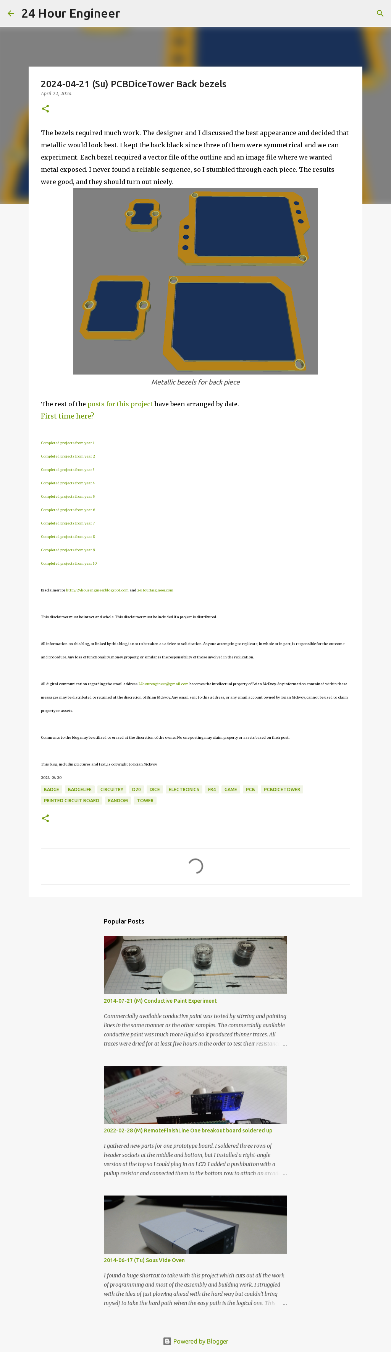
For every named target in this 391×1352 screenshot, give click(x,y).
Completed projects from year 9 (68, 550)
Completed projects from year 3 (67, 469)
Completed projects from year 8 (68, 536)
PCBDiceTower (282, 789)
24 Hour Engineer (70, 13)
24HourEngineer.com (155, 590)
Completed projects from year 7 (68, 523)
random (118, 800)
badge (51, 789)
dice (155, 789)
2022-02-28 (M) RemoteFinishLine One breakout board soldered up (188, 1130)
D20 (136, 789)
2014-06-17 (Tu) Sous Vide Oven (144, 1260)
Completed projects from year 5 (68, 496)
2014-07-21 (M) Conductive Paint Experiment (160, 1001)
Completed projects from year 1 (67, 443)
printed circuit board (71, 800)
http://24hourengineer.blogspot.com (97, 590)
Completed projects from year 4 (68, 483)
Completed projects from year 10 (69, 563)
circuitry (111, 789)
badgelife (80, 789)
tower (145, 800)
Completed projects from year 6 (68, 510)
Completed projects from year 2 (68, 456)
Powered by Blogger (200, 1341)
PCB (250, 789)
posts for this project (120, 404)
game (231, 789)
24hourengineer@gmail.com (163, 684)
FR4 (212, 789)
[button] (45, 109)
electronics (184, 789)
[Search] (131, 13)
